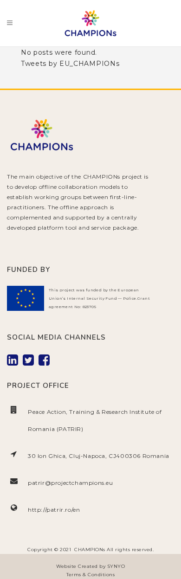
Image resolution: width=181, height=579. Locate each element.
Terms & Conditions (90, 575)
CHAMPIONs (89, 550)
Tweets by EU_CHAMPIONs (70, 63)
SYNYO (116, 566)
